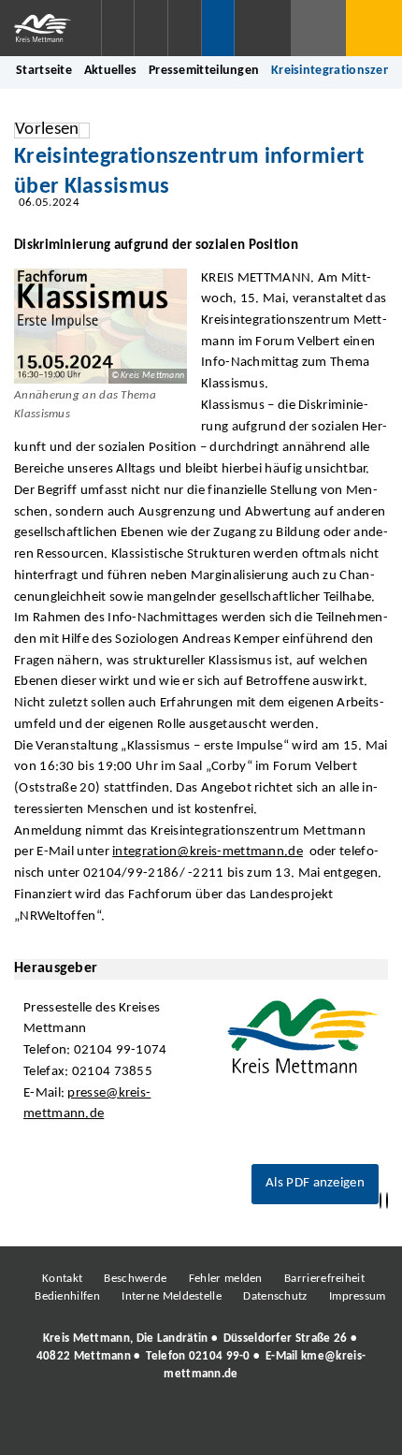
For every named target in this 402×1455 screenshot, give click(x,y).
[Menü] (374, 28)
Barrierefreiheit (324, 1279)
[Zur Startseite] (50, 28)
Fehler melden (226, 1279)
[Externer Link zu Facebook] (73, 1426)
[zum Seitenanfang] (387, 1201)
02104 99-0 (220, 1356)
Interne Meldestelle (172, 1296)
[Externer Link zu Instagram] (115, 1426)
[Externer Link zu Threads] (157, 1426)
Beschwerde (135, 1279)
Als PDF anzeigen (315, 1183)
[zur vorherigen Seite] (380, 1201)
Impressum (357, 1296)
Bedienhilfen (67, 1296)
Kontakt (62, 1279)
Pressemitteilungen (204, 71)
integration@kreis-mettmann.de (207, 852)
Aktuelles (110, 71)
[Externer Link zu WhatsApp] (283, 1426)
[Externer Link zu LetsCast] (325, 1426)
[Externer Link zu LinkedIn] (199, 1426)
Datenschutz (275, 1296)
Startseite (44, 71)
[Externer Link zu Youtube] (241, 1426)
